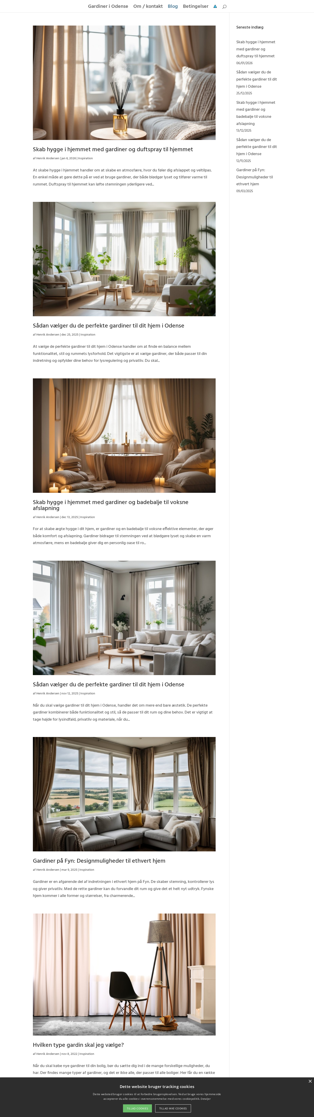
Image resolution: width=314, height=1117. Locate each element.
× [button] (310, 1081)
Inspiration (85, 158)
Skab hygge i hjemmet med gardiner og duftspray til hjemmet (113, 149)
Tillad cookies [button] (137, 1108)
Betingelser (195, 8)
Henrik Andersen (47, 158)
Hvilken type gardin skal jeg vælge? (78, 1045)
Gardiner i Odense (108, 8)
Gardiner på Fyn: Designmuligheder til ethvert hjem (99, 861)
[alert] (157, 1097)
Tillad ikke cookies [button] (173, 1108)
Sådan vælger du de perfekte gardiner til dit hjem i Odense (108, 326)
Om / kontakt (148, 8)
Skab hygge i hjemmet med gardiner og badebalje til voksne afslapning (110, 505)
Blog (173, 8)
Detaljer (205, 1098)
